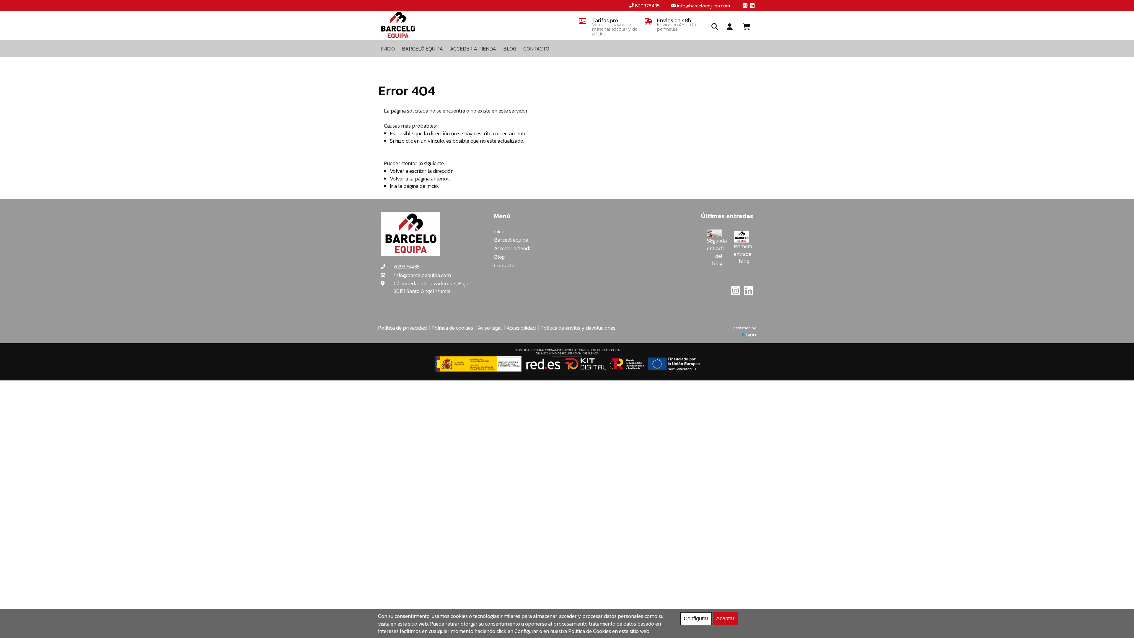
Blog (499, 257)
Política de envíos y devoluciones (577, 328)
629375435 (647, 5)
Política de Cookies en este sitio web (608, 631)
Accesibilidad (521, 328)
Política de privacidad (402, 328)
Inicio (500, 231)
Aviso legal (490, 328)
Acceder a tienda (513, 248)
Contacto (504, 265)
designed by (744, 328)
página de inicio (420, 186)
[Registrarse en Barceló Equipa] (730, 27)
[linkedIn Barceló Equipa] (748, 293)
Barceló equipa (511, 240)
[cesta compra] (749, 27)
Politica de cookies (452, 328)
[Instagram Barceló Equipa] (736, 293)
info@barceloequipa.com (703, 5)
